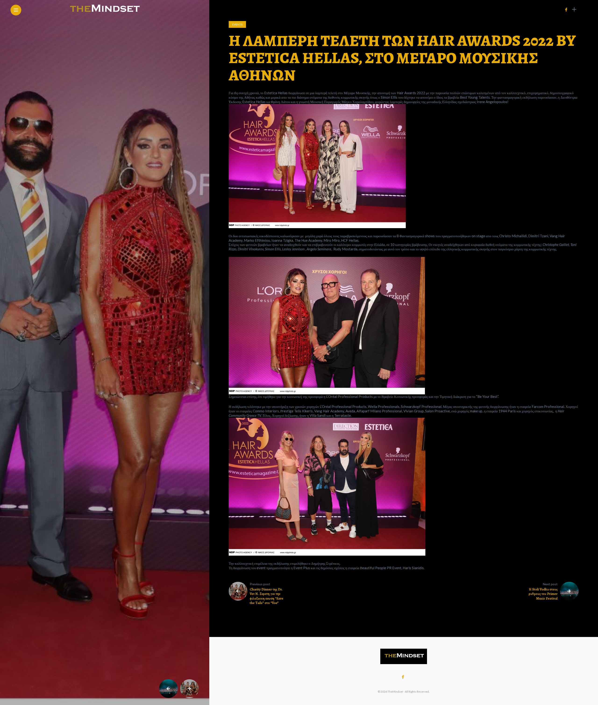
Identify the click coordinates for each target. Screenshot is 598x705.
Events (237, 24)
